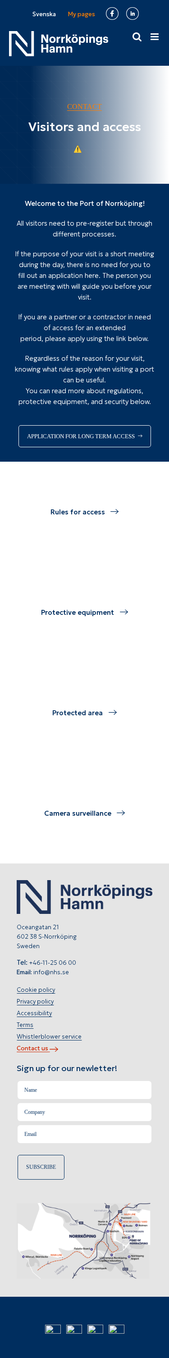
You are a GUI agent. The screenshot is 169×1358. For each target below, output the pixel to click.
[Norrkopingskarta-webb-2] (84, 1206)
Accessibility (34, 1013)
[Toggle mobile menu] (155, 36)
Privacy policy (35, 1001)
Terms (25, 1025)
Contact (84, 106)
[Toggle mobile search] (137, 36)
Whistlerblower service (49, 1036)
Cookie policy (36, 990)
